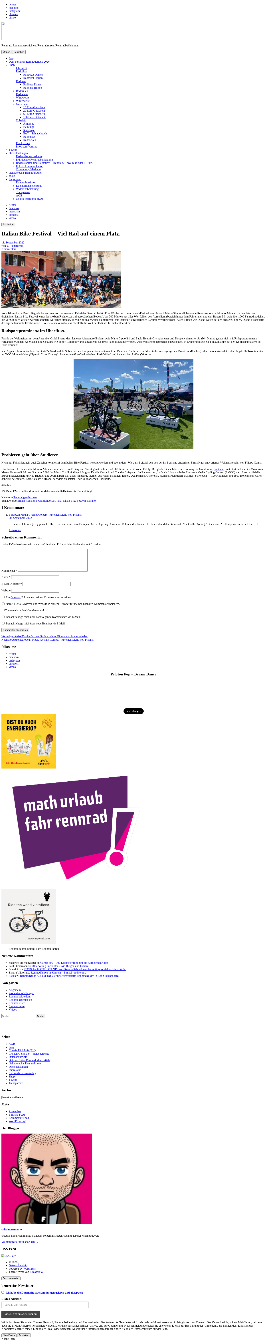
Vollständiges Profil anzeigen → (19, 1241)
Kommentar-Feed (19, 1117)
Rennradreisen (17, 1003)
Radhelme (22, 94)
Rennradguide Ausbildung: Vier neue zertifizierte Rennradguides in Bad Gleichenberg (69, 975)
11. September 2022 (12, 242)
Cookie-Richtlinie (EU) (29, 198)
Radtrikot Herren (33, 77)
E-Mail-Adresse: (11, 1298)
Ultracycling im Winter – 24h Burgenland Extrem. (60, 966)
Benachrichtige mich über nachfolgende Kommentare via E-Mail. (43, 616)
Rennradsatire (17, 1006)
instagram (14, 11)
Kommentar (9, 570)
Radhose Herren (32, 87)
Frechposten (23, 143)
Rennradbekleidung (20, 996)
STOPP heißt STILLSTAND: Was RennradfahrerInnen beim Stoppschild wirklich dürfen (75, 969)
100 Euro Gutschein (34, 117)
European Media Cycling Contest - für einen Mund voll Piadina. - (46, 514)
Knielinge (29, 130)
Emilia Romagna (27, 500)
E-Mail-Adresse (11, 583)
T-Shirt (13, 149)
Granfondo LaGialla (49, 500)
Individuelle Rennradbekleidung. (35, 159)
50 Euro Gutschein (34, 113)
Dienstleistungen (18, 153)
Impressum (15, 179)
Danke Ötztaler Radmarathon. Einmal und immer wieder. (44, 636)
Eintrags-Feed (17, 1114)
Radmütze (29, 136)
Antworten (15, 530)
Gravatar (16, 597)
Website (6, 590)
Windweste (22, 97)
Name (6, 577)
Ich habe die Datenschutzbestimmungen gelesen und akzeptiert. (45, 1292)
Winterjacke (23, 100)
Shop (12, 64)
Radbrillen (22, 91)
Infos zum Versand (26, 146)
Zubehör (21, 120)
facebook (14, 7)
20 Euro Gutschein (34, 110)
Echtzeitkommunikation (29, 166)
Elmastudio (36, 1271)
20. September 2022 (20, 517)
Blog (11, 58)
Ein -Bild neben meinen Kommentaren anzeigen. (39, 597)
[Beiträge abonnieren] (8, 1255)
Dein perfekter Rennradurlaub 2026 (29, 61)
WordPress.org (17, 1121)
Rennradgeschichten (25, 497)
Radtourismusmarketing (29, 156)
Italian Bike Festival (74, 500)
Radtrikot (21, 71)
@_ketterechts (15, 245)
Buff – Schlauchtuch (35, 133)
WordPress (29, 1268)
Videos (13, 1009)
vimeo (12, 17)
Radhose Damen (32, 84)
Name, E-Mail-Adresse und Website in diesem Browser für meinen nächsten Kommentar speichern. (63, 603)
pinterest (13, 14)
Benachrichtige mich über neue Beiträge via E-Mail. (35, 623)
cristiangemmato (11, 1229)
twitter (12, 4)
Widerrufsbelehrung (27, 188)
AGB (19, 195)
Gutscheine (22, 104)
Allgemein (15, 989)
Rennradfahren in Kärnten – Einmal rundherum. (58, 972)
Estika (12, 975)
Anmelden (15, 1111)
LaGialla (219, 469)
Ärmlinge (28, 123)
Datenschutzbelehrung (29, 185)
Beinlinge (28, 126)
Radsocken (29, 140)
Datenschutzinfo (25, 182)
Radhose (21, 81)
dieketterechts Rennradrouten (25, 172)
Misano (91, 500)
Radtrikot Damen (33, 74)
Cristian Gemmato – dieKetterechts (29, 1053)
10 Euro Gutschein (34, 107)
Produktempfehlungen (21, 993)
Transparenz (23, 192)
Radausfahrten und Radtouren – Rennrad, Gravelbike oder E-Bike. (54, 162)
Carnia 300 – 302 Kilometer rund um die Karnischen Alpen (74, 962)
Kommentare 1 (10, 249)
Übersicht (21, 68)
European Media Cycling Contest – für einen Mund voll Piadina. (47, 639)
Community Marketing (29, 169)
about (12, 175)
